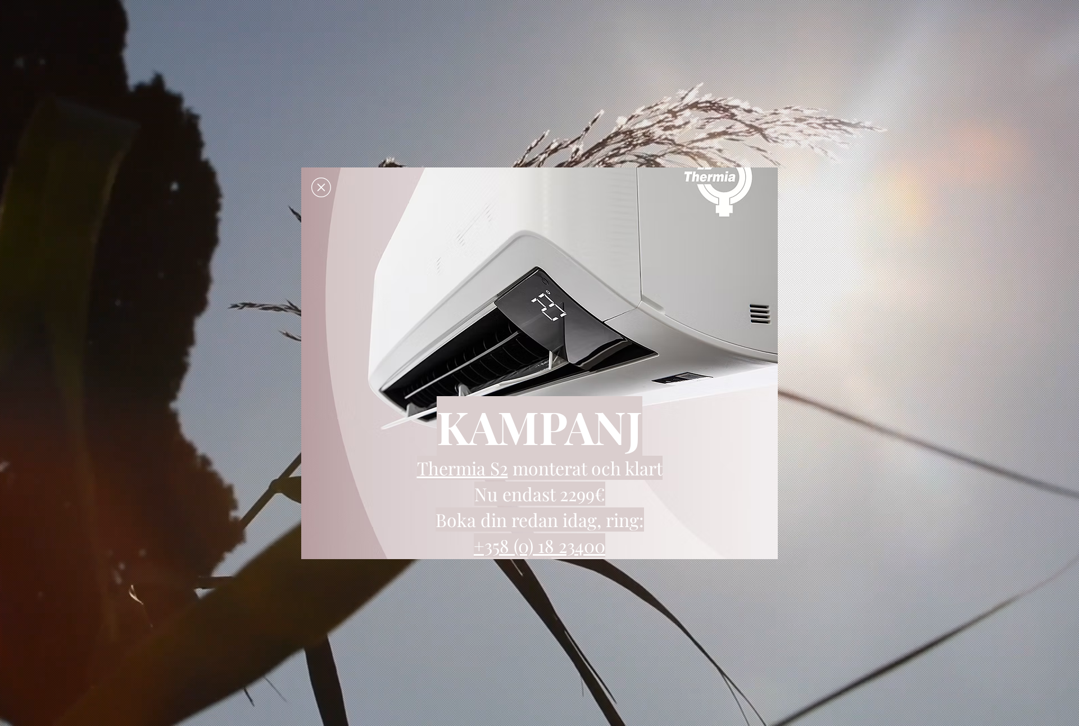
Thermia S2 (462, 468)
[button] (321, 187)
